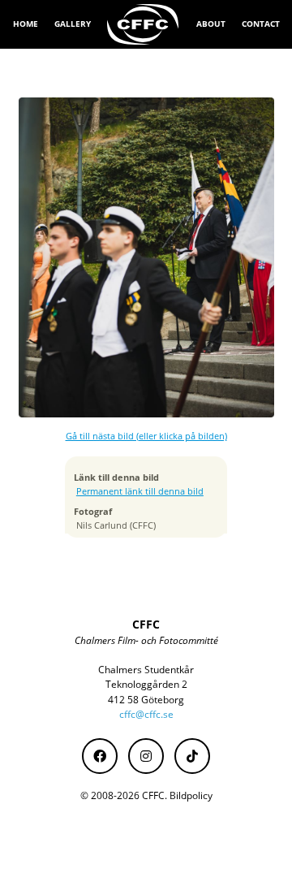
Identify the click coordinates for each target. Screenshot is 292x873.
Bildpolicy (191, 795)
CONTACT (261, 23)
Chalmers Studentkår (146, 669)
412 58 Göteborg (146, 700)
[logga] (143, 24)
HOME (25, 23)
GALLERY (72, 23)
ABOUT (210, 23)
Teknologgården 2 (146, 684)
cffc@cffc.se (146, 714)
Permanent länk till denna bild (140, 491)
